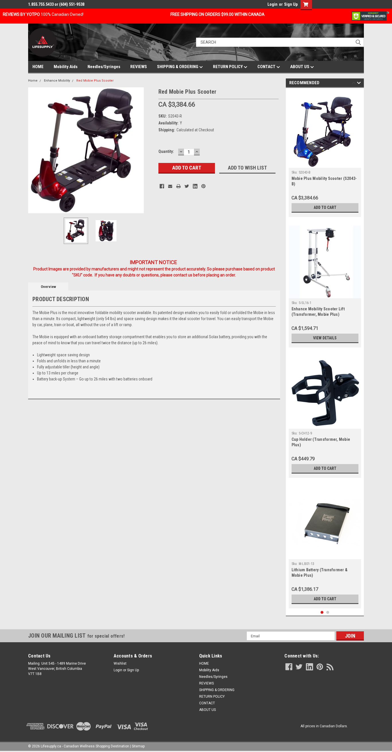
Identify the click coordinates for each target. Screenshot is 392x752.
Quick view (324, 555)
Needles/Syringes (104, 66)
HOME (38, 66)
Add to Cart (325, 207)
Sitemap (138, 746)
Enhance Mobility (57, 80)
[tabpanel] (325, 154)
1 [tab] (322, 612)
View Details (325, 338)
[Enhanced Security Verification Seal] (370, 16)
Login (272, 4)
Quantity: (166, 151)
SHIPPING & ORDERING (178, 66)
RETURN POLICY (228, 66)
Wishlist (120, 663)
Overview (48, 286)
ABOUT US (300, 66)
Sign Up (291, 4)
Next (148, 150)
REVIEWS (138, 66)
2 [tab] (327, 612)
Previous (34, 150)
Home (33, 80)
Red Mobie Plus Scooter (95, 80)
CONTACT (266, 66)
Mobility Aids (65, 66)
